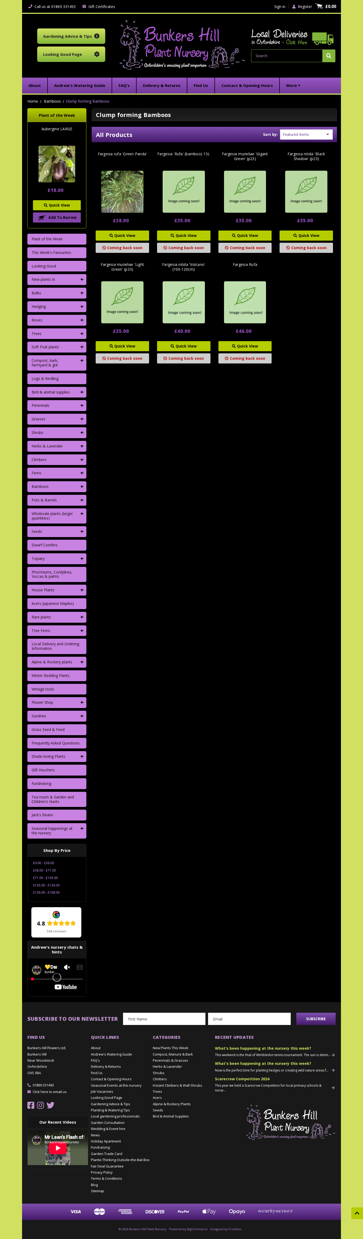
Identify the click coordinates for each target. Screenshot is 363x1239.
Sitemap (97, 1190)
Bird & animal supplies (51, 392)
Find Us (97, 1072)
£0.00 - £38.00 (43, 863)
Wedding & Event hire (108, 1128)
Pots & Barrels (44, 500)
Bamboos (40, 486)
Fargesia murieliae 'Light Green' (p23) (122, 267)
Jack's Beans (42, 814)
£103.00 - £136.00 (46, 885)
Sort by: (270, 134)
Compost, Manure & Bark (173, 1054)
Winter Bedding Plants (51, 675)
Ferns (36, 472)
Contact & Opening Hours (111, 1079)
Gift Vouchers (43, 769)
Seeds (37, 531)
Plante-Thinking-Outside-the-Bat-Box (120, 1159)
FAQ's (95, 1060)
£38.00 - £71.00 (44, 870)
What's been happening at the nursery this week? (263, 1048)
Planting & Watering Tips (110, 1110)
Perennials (40, 405)
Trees (36, 333)
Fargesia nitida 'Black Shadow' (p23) (306, 156)
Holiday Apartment (106, 1141)
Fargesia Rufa (245, 264)
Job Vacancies (102, 1091)
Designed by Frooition (226, 1229)
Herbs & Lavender (47, 446)
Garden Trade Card (106, 1153)
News (95, 1135)
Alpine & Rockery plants (52, 661)
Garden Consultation (108, 1122)
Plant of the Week (47, 238)
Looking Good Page (106, 1097)
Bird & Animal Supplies (171, 1116)
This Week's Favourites (51, 252)
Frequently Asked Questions (56, 743)
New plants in (43, 279)
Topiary (38, 558)
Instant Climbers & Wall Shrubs (177, 1085)
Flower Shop (42, 702)
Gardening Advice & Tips (110, 1104)
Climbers (39, 459)
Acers (157, 1097)
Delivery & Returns (106, 1066)
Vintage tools (43, 689)
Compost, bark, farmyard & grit (45, 362)
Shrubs (37, 432)
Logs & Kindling (45, 378)
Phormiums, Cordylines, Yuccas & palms (52, 574)
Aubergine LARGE (57, 129)
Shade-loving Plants (48, 756)
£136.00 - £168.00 (46, 892)
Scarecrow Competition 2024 (242, 1078)
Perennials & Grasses (170, 1060)
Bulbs (36, 292)
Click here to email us (50, 1091)
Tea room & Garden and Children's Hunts (53, 799)
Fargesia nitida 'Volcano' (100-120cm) (183, 267)
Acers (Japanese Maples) (53, 603)
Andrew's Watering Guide (111, 1054)
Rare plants (41, 617)
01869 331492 (43, 1085)
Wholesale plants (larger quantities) (52, 516)
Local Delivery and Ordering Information (55, 646)
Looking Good (44, 266)
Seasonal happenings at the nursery (52, 830)
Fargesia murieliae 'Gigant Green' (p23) (245, 156)
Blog (94, 1184)
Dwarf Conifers (45, 544)
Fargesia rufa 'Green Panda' (122, 154)
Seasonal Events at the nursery (116, 1085)
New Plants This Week (170, 1047)
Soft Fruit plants (45, 346)
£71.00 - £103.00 (45, 878)
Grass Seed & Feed (48, 729)
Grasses (38, 418)
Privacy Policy (102, 1172)
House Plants (43, 589)
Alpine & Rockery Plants (172, 1104)
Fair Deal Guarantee (107, 1166)
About (95, 1047)
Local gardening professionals (115, 1116)
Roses (37, 320)
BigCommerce (197, 1229)
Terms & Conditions (106, 1178)
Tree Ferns (41, 630)
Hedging (39, 306)
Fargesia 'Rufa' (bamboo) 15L (183, 154)
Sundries (39, 715)
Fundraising (41, 783)
